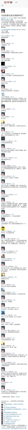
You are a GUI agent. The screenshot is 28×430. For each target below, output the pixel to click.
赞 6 (13, 51)
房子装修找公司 (7, 418)
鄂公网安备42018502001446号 (18, 428)
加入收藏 (3, 29)
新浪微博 (8, 29)
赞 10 (14, 165)
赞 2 (13, 36)
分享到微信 (13, 29)
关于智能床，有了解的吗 (10, 422)
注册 (2, 5)
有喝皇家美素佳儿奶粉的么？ (11, 412)
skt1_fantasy (10, 18)
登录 (16, 2)
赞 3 (13, 74)
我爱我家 (3, 18)
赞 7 (15, 258)
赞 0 (13, 58)
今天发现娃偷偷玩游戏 (9, 423)
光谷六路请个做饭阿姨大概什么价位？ (13, 414)
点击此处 (17, 396)
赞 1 (11, 89)
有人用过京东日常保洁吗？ (10, 407)
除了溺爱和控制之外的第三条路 (11, 416)
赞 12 (12, 97)
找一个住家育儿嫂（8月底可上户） (12, 420)
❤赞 (17, 29)
